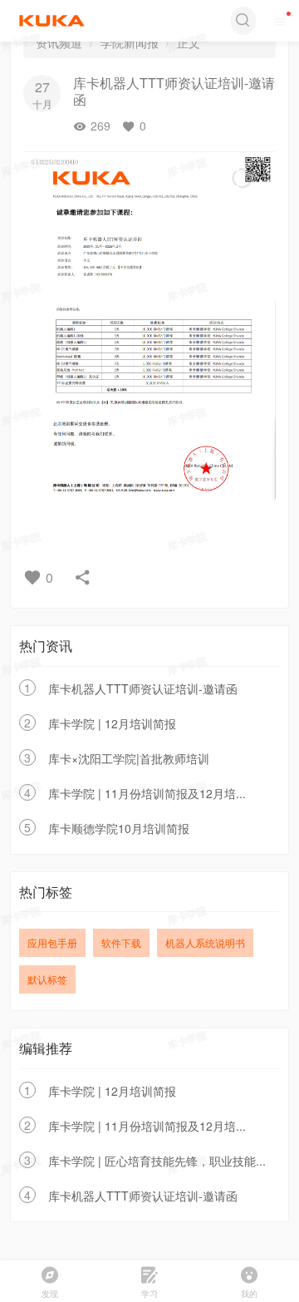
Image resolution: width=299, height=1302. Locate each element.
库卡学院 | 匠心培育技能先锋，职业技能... (157, 1160)
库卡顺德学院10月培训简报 (118, 828)
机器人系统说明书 (205, 942)
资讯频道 (59, 42)
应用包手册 (52, 942)
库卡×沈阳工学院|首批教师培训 (128, 758)
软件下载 (121, 942)
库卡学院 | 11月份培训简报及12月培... (147, 793)
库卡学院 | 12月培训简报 (112, 723)
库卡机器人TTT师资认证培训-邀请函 (143, 688)
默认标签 (47, 979)
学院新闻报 (129, 42)
